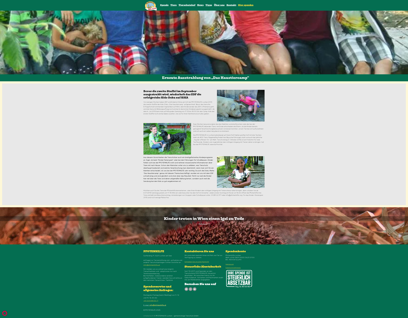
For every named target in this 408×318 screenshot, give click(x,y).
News (200, 5)
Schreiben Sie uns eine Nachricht (197, 262)
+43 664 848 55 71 (150, 301)
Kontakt (231, 5)
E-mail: (154, 305)
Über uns (219, 5)
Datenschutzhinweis (233, 268)
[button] (4, 313)
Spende (164, 5)
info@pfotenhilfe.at (151, 265)
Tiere (173, 5)
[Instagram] (190, 289)
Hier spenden (245, 5)
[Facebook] (186, 289)
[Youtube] (194, 289)
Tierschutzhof (187, 5)
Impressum (230, 264)
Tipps (208, 5)
